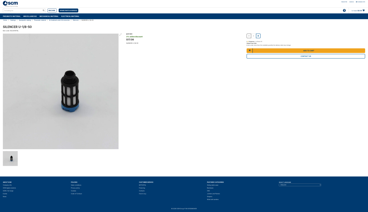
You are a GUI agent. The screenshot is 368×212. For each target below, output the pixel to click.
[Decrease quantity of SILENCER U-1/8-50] (249, 36)
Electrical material (70, 16)
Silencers (76, 20)
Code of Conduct (76, 193)
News (4, 196)
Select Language (285, 182)
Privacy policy (75, 188)
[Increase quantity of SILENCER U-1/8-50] (258, 36)
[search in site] (43, 10)
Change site (361, 2)
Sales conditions (76, 185)
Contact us (306, 56)
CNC (208, 191)
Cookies (73, 191)
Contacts (142, 191)
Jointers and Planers (213, 193)
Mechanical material (49, 16)
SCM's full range (8, 191)
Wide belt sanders (213, 199)
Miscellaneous (30, 16)
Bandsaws (210, 188)
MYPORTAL (142, 185)
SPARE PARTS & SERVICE (68, 10)
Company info (7, 185)
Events (5, 193)
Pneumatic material (12, 16)
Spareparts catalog (25, 20)
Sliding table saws (212, 185)
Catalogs (13, 20)
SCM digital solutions (9, 188)
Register (344, 2)
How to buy (142, 193)
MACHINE (52, 10)
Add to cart (308, 51)
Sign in (351, 2)
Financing (142, 188)
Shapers (209, 196)
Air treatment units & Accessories (59, 20)
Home (5, 20)
